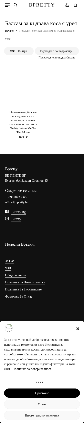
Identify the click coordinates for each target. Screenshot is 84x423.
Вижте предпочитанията (42, 415)
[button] (78, 329)
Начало (9, 30)
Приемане (42, 393)
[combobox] (57, 57)
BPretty (42, 4)
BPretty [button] (16, 219)
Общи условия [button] (15, 275)
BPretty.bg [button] (18, 212)
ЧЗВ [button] (8, 268)
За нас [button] (9, 261)
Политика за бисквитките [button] (23, 289)
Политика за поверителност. (32, 369)
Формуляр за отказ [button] (18, 296)
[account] (67, 4)
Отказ (42, 404)
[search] (15, 4)
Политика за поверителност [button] (25, 282)
